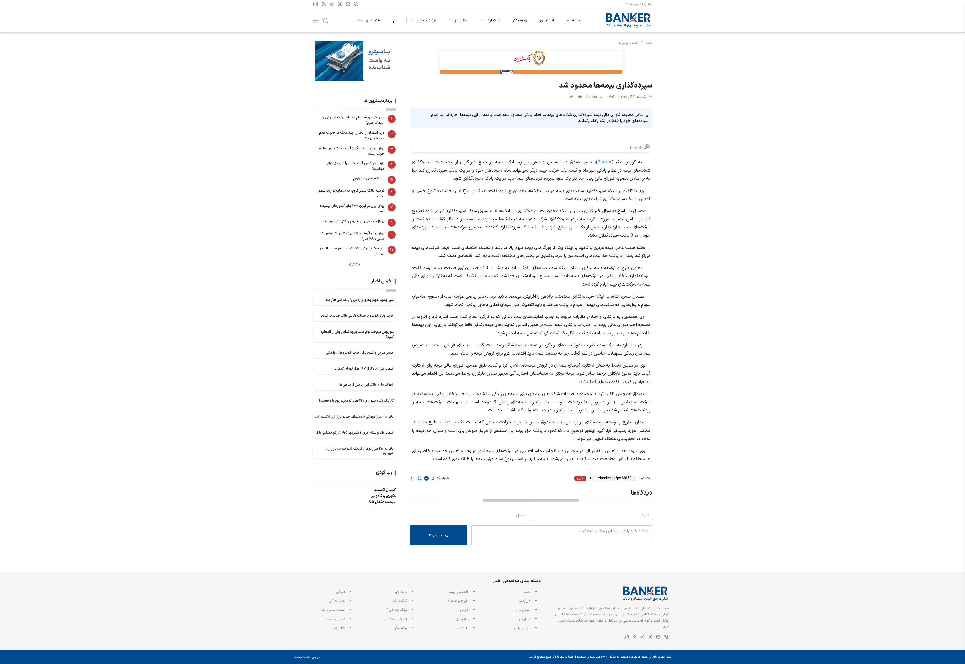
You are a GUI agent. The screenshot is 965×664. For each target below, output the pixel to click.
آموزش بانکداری (396, 619)
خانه (576, 20)
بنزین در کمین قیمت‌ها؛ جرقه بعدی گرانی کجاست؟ (354, 166)
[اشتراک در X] (419, 478)
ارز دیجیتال (426, 20)
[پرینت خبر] (580, 97)
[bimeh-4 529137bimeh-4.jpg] (531, 148)
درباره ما (524, 601)
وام (395, 20)
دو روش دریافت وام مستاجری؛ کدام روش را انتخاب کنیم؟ (353, 120)
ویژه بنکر (519, 20)
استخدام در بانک (333, 610)
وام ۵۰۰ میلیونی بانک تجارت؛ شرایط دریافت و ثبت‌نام (351, 251)
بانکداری (493, 20)
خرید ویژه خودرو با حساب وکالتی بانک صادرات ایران (357, 315)
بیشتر (356, 264)
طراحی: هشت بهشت (307, 657)
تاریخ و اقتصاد (458, 601)
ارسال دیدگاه (436, 535)
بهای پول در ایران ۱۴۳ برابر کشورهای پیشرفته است (351, 208)
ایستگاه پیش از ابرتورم (368, 178)
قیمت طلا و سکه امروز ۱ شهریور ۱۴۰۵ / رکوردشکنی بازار (355, 432)
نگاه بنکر (339, 628)
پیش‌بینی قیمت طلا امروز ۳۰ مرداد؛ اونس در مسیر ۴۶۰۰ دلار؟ (352, 236)
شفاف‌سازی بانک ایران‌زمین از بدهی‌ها (366, 384)
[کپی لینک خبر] (571, 97)
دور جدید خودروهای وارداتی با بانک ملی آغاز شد (359, 300)
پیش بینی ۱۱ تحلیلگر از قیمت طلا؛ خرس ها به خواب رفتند (351, 151)
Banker (605, 162)
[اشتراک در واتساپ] (412, 478)
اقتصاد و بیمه (369, 20)
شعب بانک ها (335, 619)
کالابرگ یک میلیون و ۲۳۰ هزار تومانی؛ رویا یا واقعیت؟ (356, 400)
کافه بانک (400, 601)
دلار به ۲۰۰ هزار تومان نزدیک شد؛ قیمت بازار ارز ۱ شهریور (359, 451)
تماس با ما (522, 610)
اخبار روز (546, 20)
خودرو (464, 610)
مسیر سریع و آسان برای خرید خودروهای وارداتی (360, 352)
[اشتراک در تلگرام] (426, 478)
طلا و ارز (461, 20)
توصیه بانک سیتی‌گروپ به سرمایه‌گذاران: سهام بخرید (351, 193)
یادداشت (462, 628)
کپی (580, 478)
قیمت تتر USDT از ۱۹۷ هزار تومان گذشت (364, 368)
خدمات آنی (337, 601)
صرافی (340, 592)
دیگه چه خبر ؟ (396, 610)
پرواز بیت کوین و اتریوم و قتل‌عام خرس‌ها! (353, 221)
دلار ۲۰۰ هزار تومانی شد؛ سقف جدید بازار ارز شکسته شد (354, 416)
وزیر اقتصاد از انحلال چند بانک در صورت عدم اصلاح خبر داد (351, 135)
